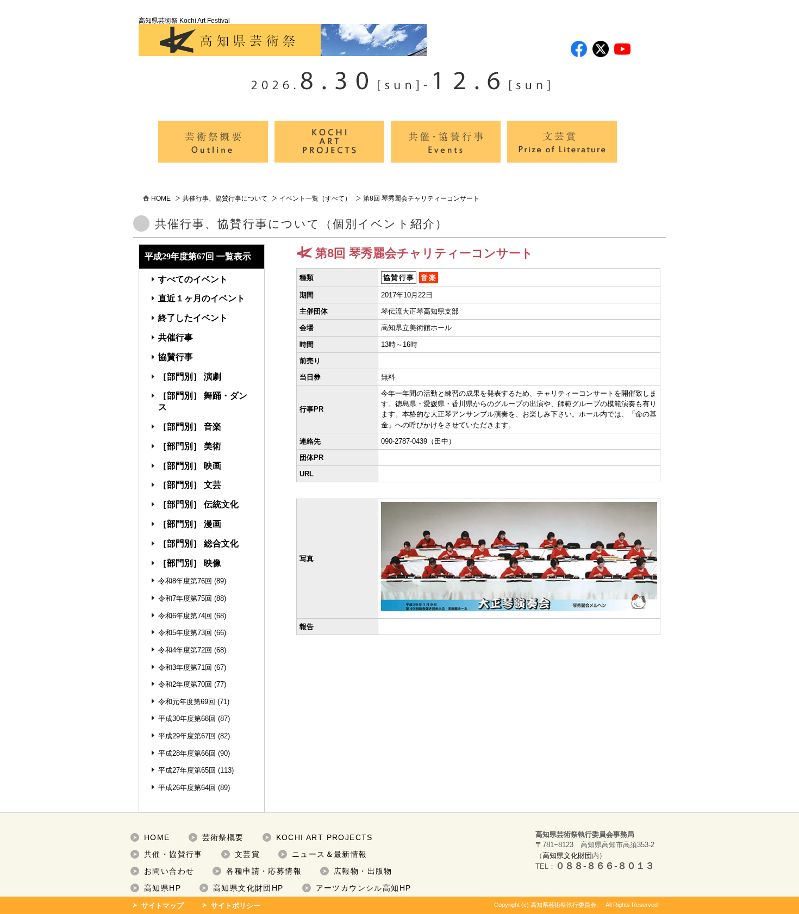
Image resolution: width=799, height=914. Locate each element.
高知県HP (162, 888)
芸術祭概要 (223, 837)
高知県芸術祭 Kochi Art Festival (184, 20)
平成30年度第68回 (187, 718)
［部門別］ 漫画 (189, 523)
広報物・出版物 (363, 871)
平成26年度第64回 (187, 788)
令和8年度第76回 (185, 581)
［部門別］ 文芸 (189, 484)
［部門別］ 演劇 (189, 376)
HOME (161, 198)
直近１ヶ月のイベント (201, 298)
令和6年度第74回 (185, 616)
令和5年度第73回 (185, 633)
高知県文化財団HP (248, 888)
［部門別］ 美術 (189, 446)
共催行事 (175, 337)
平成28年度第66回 (187, 753)
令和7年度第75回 (185, 598)
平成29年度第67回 (187, 736)
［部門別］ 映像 (189, 563)
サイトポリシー (235, 905)
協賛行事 (175, 357)
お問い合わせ (169, 871)
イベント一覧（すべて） (315, 198)
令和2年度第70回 (185, 684)
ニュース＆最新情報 (329, 854)
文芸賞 (247, 854)
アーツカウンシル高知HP (363, 888)
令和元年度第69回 (186, 702)
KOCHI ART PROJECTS (324, 837)
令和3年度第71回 (185, 667)
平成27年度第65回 (187, 770)
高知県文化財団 (567, 855)
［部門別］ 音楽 (189, 426)
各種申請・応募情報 (264, 871)
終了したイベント (193, 317)
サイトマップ (162, 905)
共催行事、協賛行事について (225, 198)
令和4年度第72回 (185, 650)
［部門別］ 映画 (189, 465)
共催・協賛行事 (173, 854)
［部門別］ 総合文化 (198, 543)
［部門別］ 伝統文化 (198, 504)
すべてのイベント (193, 279)
